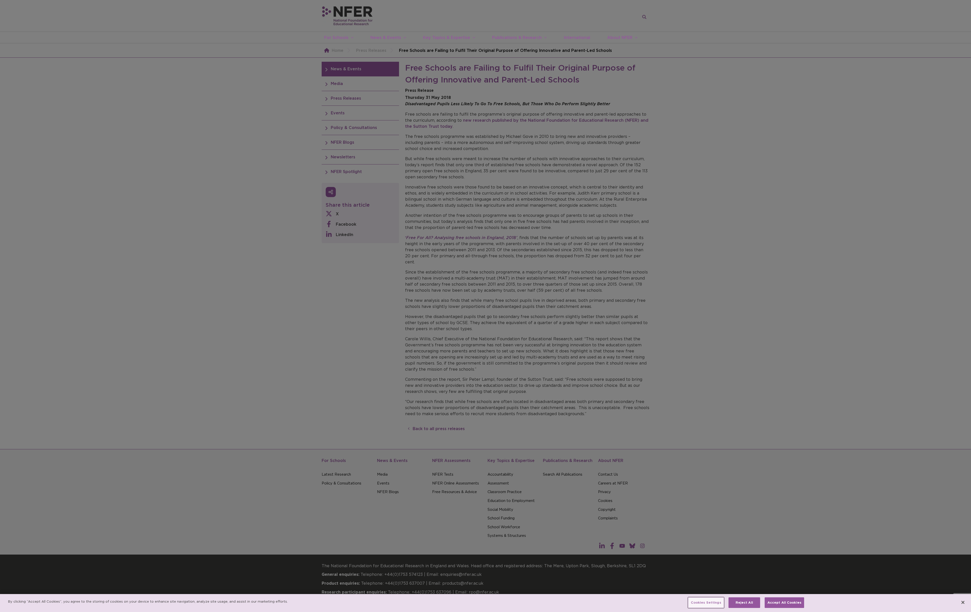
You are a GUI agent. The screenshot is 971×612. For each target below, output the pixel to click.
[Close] (962, 602)
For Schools (336, 37)
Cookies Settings (706, 602)
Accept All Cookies (784, 602)
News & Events (385, 37)
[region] (485, 603)
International (577, 37)
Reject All (744, 602)
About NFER (619, 37)
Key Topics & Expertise (446, 37)
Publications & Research (517, 37)
